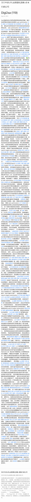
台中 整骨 (12, 257)
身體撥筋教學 (18, 133)
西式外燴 (12, 169)
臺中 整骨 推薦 (5, 56)
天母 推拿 (7, 365)
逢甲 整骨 (23, 131)
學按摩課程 (7, 242)
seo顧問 (3, 124)
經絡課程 (18, 69)
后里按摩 (9, 314)
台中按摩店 (6, 393)
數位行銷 (6, 169)
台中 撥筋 (9, 122)
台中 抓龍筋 (22, 203)
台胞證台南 (8, 161)
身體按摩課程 (13, 406)
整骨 (4, 310)
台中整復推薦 (9, 24)
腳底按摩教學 (9, 310)
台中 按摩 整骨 (22, 54)
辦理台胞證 (18, 257)
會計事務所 (7, 63)
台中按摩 (21, 240)
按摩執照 (17, 297)
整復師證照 (11, 133)
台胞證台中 (26, 195)
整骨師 (20, 150)
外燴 (28, 54)
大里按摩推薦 (19, 393)
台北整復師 (8, 35)
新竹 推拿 (13, 210)
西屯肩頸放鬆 (14, 286)
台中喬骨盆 (22, 369)
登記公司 (13, 414)
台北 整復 (15, 314)
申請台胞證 (21, 434)
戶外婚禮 (11, 156)
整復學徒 (19, 301)
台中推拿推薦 (25, 120)
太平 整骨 (15, 197)
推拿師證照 (11, 218)
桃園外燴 (17, 312)
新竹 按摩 (20, 63)
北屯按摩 (22, 33)
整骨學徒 (18, 56)
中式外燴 (24, 180)
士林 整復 (8, 455)
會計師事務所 (17, 24)
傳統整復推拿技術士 (15, 387)
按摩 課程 (16, 278)
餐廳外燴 (16, 220)
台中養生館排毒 (24, 52)
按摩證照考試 (5, 156)
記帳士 (18, 131)
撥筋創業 (12, 365)
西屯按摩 (15, 54)
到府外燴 (6, 387)
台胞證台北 (4, 389)
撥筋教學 (14, 259)
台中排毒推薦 (24, 77)
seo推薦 (18, 163)
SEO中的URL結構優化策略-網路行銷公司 (15, 4)
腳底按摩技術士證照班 (18, 35)
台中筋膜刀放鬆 (21, 259)
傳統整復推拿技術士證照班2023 (13, 288)
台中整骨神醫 (25, 129)
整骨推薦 (7, 414)
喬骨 (9, 340)
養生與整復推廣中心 (24, 425)
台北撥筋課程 (15, 455)
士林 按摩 (7, 297)
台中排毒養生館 (13, 267)
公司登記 (9, 239)
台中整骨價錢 (22, 267)
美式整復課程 (9, 457)
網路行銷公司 (17, 61)
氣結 (2, 131)
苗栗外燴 (3, 197)
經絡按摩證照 (24, 90)
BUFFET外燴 (19, 95)
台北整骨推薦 (17, 120)
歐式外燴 (3, 239)
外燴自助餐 (20, 433)
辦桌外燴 (12, 56)
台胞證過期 (20, 276)
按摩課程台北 (23, 455)
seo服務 (23, 56)
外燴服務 (19, 216)
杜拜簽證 (10, 84)
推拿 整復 (24, 257)
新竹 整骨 (10, 120)
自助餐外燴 (13, 363)
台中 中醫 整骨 (13, 223)
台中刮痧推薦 (19, 195)
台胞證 (3, 438)
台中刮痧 (23, 297)
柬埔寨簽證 (6, 363)
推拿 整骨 (4, 54)
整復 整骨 (4, 159)
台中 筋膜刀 (12, 346)
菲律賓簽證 (7, 220)
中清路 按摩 (16, 122)
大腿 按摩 (23, 163)
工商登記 (3, 122)
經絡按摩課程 (10, 336)
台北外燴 (11, 73)
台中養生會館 (22, 295)
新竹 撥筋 (8, 259)
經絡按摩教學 (6, 92)
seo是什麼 (7, 29)
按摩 (23, 210)
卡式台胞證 (25, 414)
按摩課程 (23, 199)
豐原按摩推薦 (25, 69)
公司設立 (21, 231)
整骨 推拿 (11, 165)
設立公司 (23, 61)
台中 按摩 (23, 344)
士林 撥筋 (12, 312)
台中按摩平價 (17, 391)
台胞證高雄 (15, 231)
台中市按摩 (8, 88)
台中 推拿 (24, 24)
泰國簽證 (10, 429)
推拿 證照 (10, 278)
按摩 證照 (9, 197)
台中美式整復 (17, 180)
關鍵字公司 (12, 99)
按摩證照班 (12, 453)
